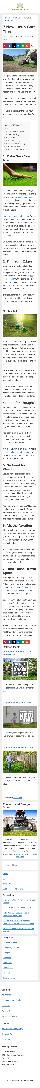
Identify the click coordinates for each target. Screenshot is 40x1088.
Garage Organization (11, 947)
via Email (6, 1039)
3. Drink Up (10, 138)
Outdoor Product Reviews (13, 889)
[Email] (23, 45)
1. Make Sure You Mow (15, 131)
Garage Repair (9, 953)
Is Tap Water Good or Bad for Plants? (17, 908)
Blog (5, 879)
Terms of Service (9, 1016)
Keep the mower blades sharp (16, 216)
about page (20, 854)
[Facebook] (9, 45)
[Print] (27, 45)
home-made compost (21, 452)
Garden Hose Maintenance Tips (18, 747)
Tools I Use (7, 884)
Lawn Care (17, 798)
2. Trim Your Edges (13, 135)
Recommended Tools (11, 1000)
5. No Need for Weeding (15, 144)
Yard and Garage (20, 6)
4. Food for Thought (13, 140)
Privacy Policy (8, 1011)
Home (5, 874)
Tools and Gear (9, 978)
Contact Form (8, 1034)
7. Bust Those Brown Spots (16, 150)
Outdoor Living (8, 968)
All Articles (6, 995)
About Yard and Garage (12, 1029)
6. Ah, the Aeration (13, 147)
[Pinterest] (5, 45)
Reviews (6, 973)
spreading (7, 452)
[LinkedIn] (18, 45)
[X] (14, 45)
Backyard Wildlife (10, 942)
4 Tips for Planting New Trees (17, 702)
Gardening (7, 958)
